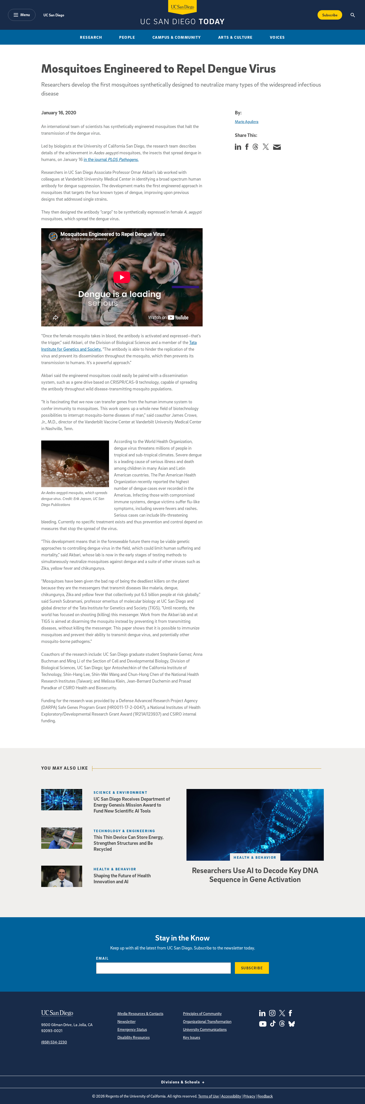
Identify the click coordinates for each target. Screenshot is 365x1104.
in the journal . (111, 159)
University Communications (205, 1029)
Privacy (249, 1096)
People (127, 37)
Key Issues (191, 1037)
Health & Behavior (255, 857)
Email (102, 958)
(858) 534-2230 (54, 1042)
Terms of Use (208, 1096)
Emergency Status (132, 1029)
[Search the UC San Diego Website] (352, 15)
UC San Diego (53, 15)
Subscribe (329, 15)
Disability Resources (133, 1037)
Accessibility (231, 1096)
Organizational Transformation (207, 1021)
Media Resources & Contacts (140, 1013)
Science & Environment (120, 792)
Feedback (265, 1096)
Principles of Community (202, 1013)
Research (91, 37)
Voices (277, 37)
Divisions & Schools (181, 1081)
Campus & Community (176, 37)
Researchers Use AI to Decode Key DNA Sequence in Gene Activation (255, 874)
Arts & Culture (235, 37)
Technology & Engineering (124, 831)
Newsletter (126, 1021)
